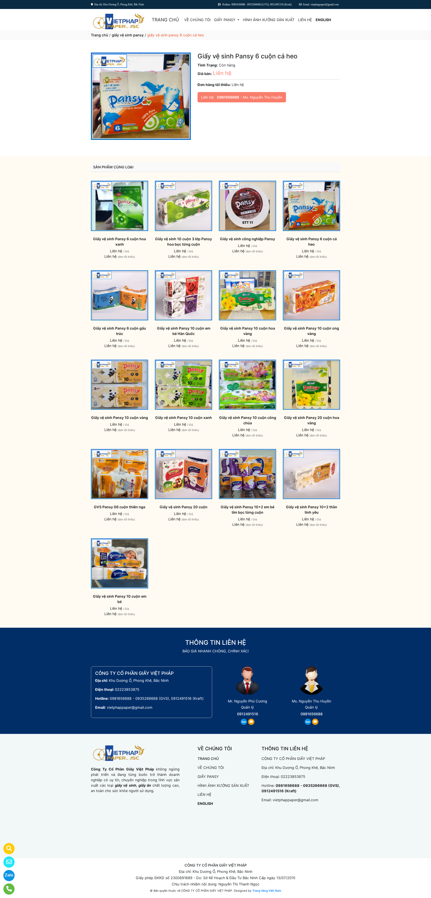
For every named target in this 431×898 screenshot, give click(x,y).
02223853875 (127, 689)
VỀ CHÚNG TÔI (197, 20)
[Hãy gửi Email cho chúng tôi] (6, 862)
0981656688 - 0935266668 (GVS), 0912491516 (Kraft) (157, 698)
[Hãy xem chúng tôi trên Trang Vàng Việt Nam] (6, 849)
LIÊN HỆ (305, 20)
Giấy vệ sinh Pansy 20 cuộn (183, 507)
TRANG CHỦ (165, 19)
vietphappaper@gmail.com (129, 707)
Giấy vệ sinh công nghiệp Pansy (247, 239)
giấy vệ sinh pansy (128, 35)
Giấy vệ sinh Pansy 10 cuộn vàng (119, 417)
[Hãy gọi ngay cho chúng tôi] (6, 889)
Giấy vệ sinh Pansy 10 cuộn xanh (183, 417)
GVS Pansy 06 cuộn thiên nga (119, 507)
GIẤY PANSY (225, 20)
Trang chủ (99, 35)
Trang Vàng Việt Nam (266, 890)
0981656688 (228, 97)
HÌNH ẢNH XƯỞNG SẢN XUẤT (269, 20)
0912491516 (247, 714)
